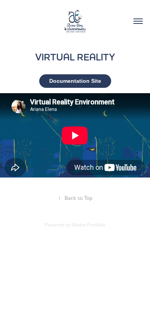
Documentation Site (75, 81)
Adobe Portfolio (88, 224)
